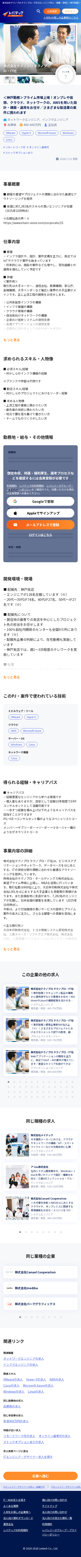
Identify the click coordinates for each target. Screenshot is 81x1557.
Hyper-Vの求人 (36, 1379)
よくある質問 (10, 1506)
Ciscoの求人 (11, 1385)
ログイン (70, 11)
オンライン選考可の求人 (55, 1436)
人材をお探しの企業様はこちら (61, 17)
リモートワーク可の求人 (19, 1436)
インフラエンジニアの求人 (20, 1364)
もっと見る (11, 339)
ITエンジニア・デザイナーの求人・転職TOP (24, 1486)
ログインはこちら (40, 535)
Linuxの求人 (36, 1391)
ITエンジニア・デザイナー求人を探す (28, 1457)
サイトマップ (49, 1506)
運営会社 (8, 1524)
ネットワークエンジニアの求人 (23, 1358)
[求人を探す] (38, 11)
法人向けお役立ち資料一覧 (57, 1518)
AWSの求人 (56, 1379)
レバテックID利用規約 (31, 485)
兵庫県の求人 (12, 1406)
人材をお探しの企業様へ (17, 1512)
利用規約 (12, 485)
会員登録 (52, 11)
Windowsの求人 (14, 1391)
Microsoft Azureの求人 (38, 1385)
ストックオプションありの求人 (23, 1442)
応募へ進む (40, 1475)
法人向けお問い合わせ (54, 1512)
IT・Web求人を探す (14, 1500)
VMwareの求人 (13, 1379)
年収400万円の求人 (16, 1421)
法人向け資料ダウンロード (18, 1518)
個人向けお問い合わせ (54, 1500)
